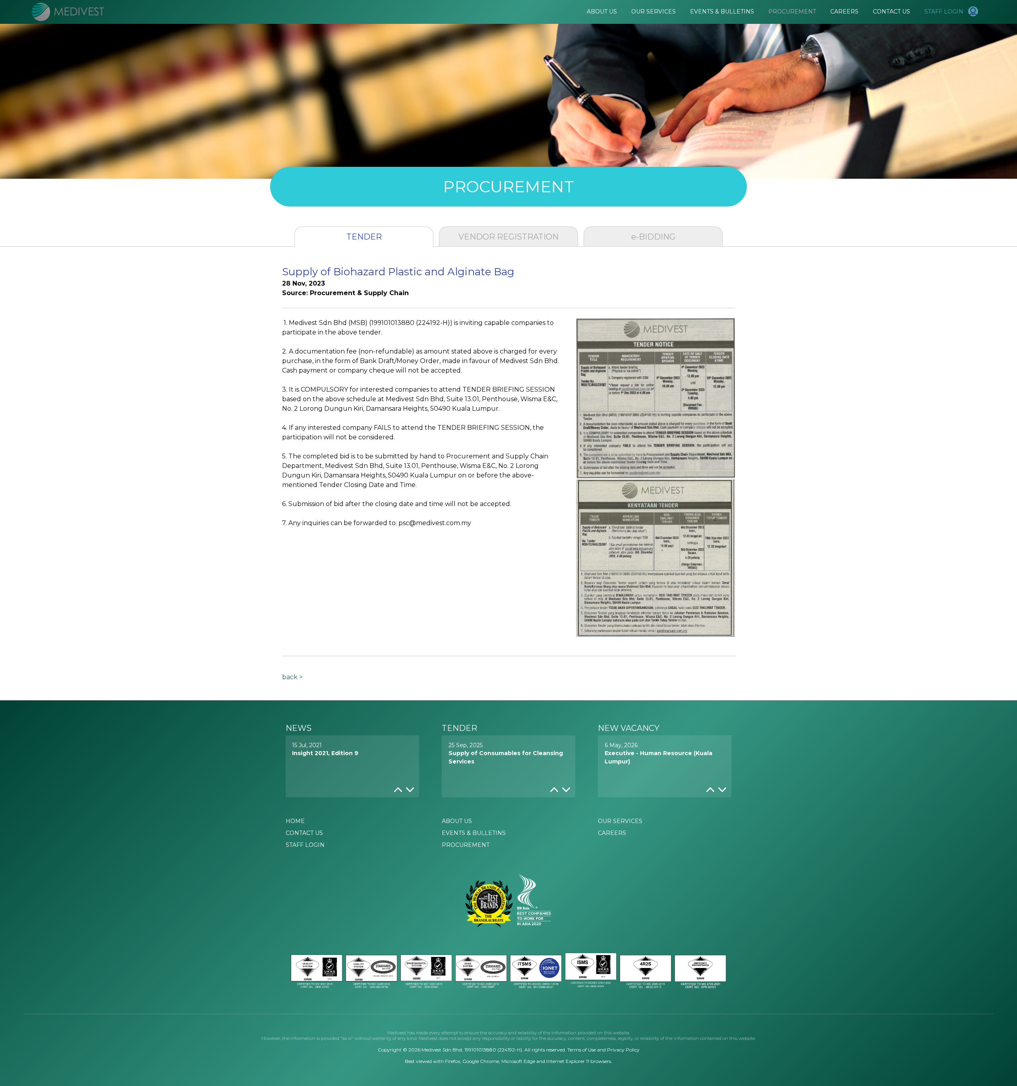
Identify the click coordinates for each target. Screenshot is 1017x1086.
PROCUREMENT (465, 844)
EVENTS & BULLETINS (474, 833)
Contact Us (891, 11)
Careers (844, 11)
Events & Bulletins (722, 11)
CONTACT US (304, 833)
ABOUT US (457, 821)
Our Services (653, 11)
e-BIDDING (653, 237)
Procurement (792, 11)
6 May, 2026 (658, 753)
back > (292, 677)
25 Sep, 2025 (506, 753)
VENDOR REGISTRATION (508, 237)
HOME (295, 821)
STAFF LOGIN (305, 844)
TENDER (364, 237)
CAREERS (612, 833)
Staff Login (946, 11)
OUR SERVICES (620, 821)
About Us (602, 11)
